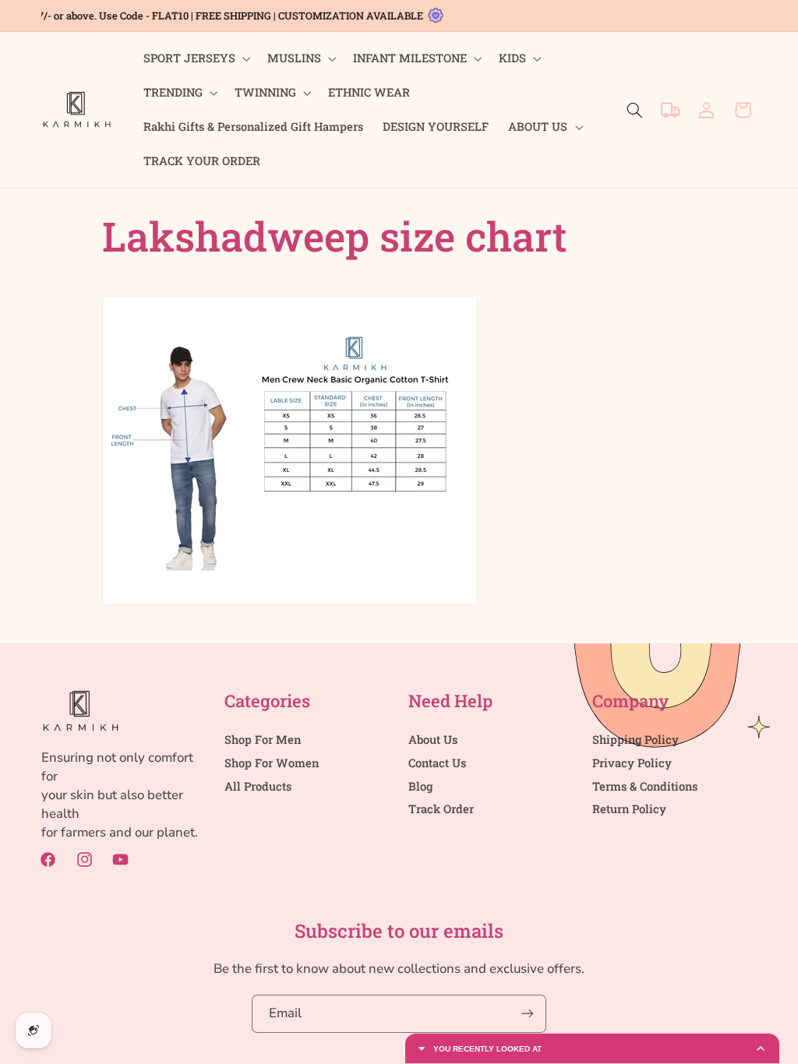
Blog (420, 786)
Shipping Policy (635, 739)
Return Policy (629, 809)
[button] (195, 58)
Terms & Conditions (644, 786)
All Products (257, 786)
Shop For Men (262, 739)
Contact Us (437, 763)
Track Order (441, 809)
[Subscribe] (528, 1014)
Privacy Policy (632, 763)
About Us (432, 739)
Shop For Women (271, 763)
